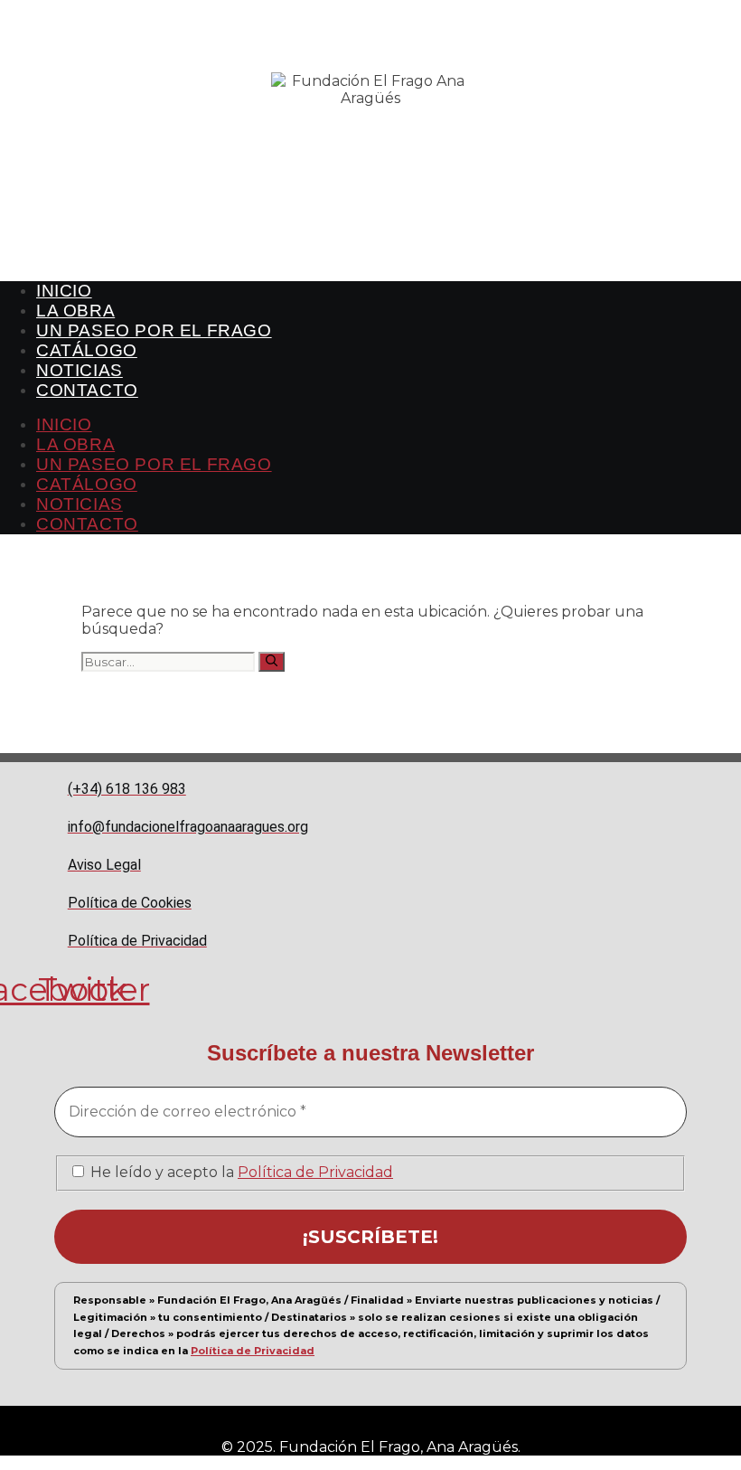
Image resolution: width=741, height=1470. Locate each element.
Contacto (87, 390)
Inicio (64, 290)
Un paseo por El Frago (154, 330)
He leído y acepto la (240, 1172)
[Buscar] (271, 662)
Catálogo (86, 350)
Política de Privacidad (315, 1172)
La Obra (75, 310)
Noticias (79, 370)
